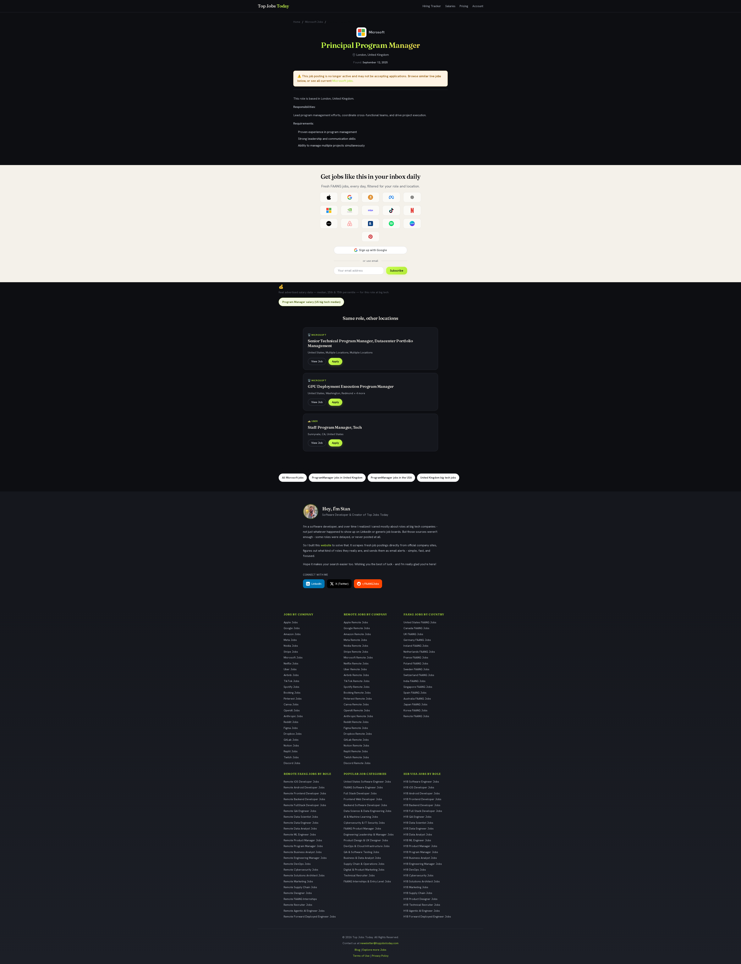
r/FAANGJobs (370, 583)
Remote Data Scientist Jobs (301, 816)
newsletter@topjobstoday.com (379, 943)
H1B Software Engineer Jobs (421, 781)
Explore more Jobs (374, 949)
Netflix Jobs (291, 663)
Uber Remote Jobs (355, 669)
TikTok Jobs (291, 681)
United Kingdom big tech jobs (438, 477)
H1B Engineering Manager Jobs (422, 864)
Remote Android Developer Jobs (304, 787)
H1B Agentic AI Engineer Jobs (421, 910)
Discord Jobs (292, 763)
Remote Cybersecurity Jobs (301, 869)
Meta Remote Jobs (355, 640)
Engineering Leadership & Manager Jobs (369, 834)
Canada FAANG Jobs (416, 628)
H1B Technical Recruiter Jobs (421, 904)
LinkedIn (316, 583)
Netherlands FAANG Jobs (419, 651)
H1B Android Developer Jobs (421, 793)
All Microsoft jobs (293, 477)
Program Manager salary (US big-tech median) (311, 302)
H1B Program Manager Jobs (420, 852)
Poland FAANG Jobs (415, 663)
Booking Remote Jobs (357, 692)
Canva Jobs (291, 704)
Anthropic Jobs (293, 716)
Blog (357, 949)
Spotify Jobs (291, 687)
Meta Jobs (290, 640)
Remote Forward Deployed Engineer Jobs (310, 916)
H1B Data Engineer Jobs (418, 828)
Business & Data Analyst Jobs (362, 858)
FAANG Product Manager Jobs (362, 828)
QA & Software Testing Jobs (361, 852)
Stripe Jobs (291, 651)
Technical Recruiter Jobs (359, 875)
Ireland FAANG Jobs (415, 645)
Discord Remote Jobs (357, 763)
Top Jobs (273, 6)
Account (477, 6)
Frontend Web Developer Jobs (363, 799)
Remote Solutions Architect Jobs (304, 875)
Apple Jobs (291, 622)
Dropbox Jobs (293, 733)
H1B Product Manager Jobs (420, 846)
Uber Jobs (290, 669)
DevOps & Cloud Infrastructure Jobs (367, 846)
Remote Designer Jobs (298, 893)
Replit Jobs (291, 751)
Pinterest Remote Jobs (358, 698)
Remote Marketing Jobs (298, 881)
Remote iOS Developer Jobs (301, 781)
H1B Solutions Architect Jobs (421, 881)
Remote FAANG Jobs (416, 716)
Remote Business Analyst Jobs (303, 852)
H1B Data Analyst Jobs (417, 834)
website (326, 545)
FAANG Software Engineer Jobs (363, 787)
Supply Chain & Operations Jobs (364, 864)
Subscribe (396, 271)
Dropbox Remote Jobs (358, 733)
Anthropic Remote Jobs (358, 716)
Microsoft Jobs (314, 22)
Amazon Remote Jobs (357, 634)
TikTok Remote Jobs (357, 681)
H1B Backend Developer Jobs (421, 805)
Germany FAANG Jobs (417, 640)
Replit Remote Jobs (356, 751)
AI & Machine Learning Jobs (361, 816)
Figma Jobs (291, 728)
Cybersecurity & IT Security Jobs (364, 822)
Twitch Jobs (291, 757)
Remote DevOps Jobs (297, 864)
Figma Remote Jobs (356, 728)
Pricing (464, 6)
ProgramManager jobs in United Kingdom (337, 477)
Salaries (450, 6)
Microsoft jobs (342, 81)
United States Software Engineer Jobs (367, 781)
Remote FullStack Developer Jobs (305, 805)
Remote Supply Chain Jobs (300, 887)
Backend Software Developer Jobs (365, 805)
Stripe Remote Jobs (356, 651)
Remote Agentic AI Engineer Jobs (304, 910)
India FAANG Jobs (414, 681)
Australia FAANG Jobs (417, 698)
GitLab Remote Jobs (356, 739)
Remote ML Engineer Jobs (300, 834)
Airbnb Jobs (291, 675)
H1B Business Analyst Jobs (420, 858)
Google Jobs (292, 628)
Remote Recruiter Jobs (298, 904)
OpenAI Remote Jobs (357, 710)
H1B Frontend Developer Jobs (422, 799)
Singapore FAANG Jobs (417, 687)
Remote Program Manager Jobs (303, 846)
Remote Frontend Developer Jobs (305, 793)
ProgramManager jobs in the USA (391, 477)
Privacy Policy (380, 955)
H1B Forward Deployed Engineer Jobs (427, 916)
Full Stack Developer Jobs (360, 793)
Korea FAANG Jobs (415, 710)
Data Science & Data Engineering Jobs (367, 811)
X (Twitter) (342, 583)
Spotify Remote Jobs (357, 687)
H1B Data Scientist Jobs (418, 822)
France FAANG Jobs (415, 657)
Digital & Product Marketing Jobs (364, 869)
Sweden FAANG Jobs (416, 669)
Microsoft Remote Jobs (358, 657)
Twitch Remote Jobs (356, 757)
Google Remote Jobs (357, 628)
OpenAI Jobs (292, 710)
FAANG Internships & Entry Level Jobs (367, 881)
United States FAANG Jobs (419, 622)
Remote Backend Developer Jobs (304, 799)
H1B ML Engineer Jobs (417, 840)
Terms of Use (361, 955)
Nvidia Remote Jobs (356, 645)
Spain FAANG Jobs (414, 692)
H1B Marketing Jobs (415, 887)
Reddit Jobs (291, 722)
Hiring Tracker (432, 6)
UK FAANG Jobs (413, 634)
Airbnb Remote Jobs (356, 675)
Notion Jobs (291, 745)
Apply (335, 361)
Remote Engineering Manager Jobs (305, 858)
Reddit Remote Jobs (356, 722)
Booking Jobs (292, 692)
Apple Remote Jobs (356, 622)
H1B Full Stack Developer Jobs (422, 811)
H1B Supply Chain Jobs (417, 893)
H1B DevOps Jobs (414, 869)
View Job (317, 361)
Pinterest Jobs (293, 698)
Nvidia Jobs (291, 645)
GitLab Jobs (291, 739)
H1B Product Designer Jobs (420, 899)
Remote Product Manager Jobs (303, 840)
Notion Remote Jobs (356, 745)
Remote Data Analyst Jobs (300, 828)
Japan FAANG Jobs (415, 704)
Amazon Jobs (292, 634)
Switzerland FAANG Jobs (418, 675)
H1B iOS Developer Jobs (418, 787)
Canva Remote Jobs (356, 704)
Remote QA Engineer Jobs (300, 811)
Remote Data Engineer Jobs (301, 822)
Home (296, 22)
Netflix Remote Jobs (356, 663)
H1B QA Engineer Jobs (417, 816)
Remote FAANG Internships (300, 899)
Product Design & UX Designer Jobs (366, 840)
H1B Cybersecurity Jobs (418, 875)
